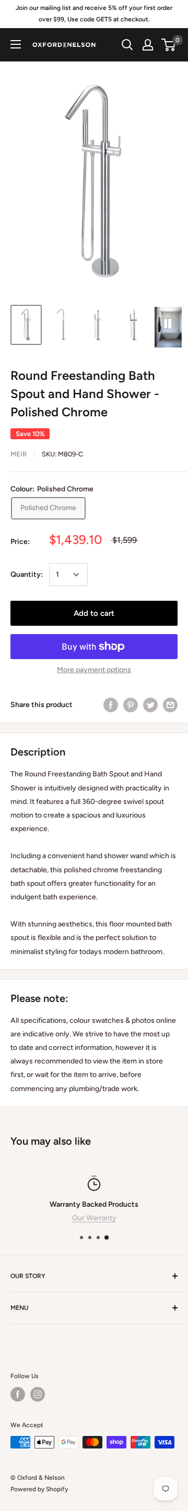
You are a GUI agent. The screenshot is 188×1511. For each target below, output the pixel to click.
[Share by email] (170, 705)
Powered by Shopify (39, 1489)
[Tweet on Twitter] (150, 705)
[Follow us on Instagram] (37, 1394)
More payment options (94, 669)
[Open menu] (15, 44)
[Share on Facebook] (110, 705)
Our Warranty (94, 1217)
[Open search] (127, 45)
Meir (18, 454)
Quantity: (26, 574)
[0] (168, 45)
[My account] (148, 45)
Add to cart (94, 613)
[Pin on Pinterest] (130, 705)
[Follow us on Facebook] (17, 1394)
